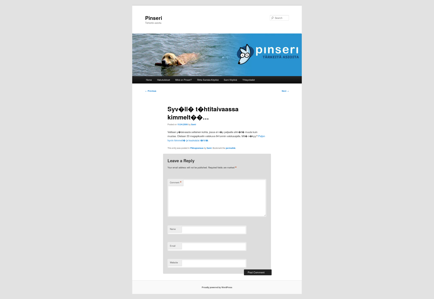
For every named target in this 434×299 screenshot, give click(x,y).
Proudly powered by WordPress (217, 287)
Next (285, 90)
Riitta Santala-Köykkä (208, 79)
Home (149, 79)
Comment (176, 182)
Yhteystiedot (248, 79)
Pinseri (153, 17)
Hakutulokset (163, 79)
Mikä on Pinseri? (183, 79)
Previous (150, 90)
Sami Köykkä (230, 79)
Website (174, 262)
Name (173, 229)
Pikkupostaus (196, 148)
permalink (230, 148)
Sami (193, 124)
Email (172, 245)
